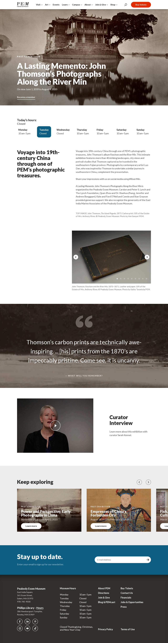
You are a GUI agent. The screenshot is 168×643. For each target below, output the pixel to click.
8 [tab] (143, 279)
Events (56, 4)
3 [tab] (125, 279)
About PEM (104, 588)
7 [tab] (140, 279)
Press (124, 606)
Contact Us (127, 592)
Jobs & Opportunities (132, 602)
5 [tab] (132, 279)
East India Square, (25, 592)
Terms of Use (128, 629)
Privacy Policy (105, 629)
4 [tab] (129, 279)
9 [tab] (147, 279)
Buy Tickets (127, 588)
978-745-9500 (23, 601)
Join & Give (104, 597)
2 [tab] (121, 279)
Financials (126, 597)
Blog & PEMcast (106, 602)
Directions (103, 592)
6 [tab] (136, 279)
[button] (139, 482)
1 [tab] (118, 279)
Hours (39, 607)
